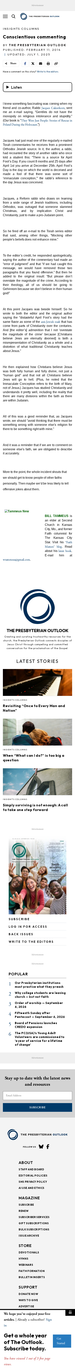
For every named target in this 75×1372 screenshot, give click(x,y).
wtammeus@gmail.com (16, 560)
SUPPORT (28, 1287)
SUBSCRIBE (19, 919)
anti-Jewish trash (50, 322)
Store (25, 1245)
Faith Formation (32, 1271)
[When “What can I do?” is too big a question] (37, 733)
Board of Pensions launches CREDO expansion (36, 1025)
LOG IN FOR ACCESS (28, 926)
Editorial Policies (33, 1175)
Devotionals (29, 1252)
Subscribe (37, 1107)
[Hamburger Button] (5, 16)
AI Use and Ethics (31, 1187)
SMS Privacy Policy (33, 1181)
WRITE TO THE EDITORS (31, 942)
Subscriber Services (34, 1217)
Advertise (26, 1306)
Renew (23, 1210)
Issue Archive (29, 1235)
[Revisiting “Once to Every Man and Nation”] (37, 683)
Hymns (23, 1258)
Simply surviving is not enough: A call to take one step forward (35, 807)
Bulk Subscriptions (34, 1229)
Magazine (29, 1197)
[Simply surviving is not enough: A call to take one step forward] (37, 783)
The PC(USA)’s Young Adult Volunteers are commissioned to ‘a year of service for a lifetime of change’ (40, 1038)
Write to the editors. (48, 71)
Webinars (26, 1264)
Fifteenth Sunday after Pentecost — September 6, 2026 (40, 1015)
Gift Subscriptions (34, 1223)
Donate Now (28, 1293)
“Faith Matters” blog (58, 544)
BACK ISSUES (21, 934)
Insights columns (21, 29)
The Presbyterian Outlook (38, 45)
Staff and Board (31, 1169)
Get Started (61, 1341)
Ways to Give (28, 1300)
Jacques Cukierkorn (53, 108)
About (26, 1162)
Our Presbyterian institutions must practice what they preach (39, 985)
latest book (64, 551)
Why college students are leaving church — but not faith (40, 995)
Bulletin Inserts (32, 1277)
